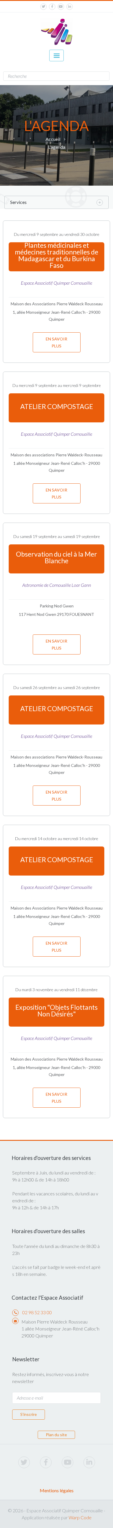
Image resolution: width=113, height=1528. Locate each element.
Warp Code (80, 1517)
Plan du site (56, 1434)
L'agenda (56, 147)
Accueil (52, 139)
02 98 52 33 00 (37, 1312)
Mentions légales (57, 1490)
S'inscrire (28, 1414)
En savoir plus (56, 342)
